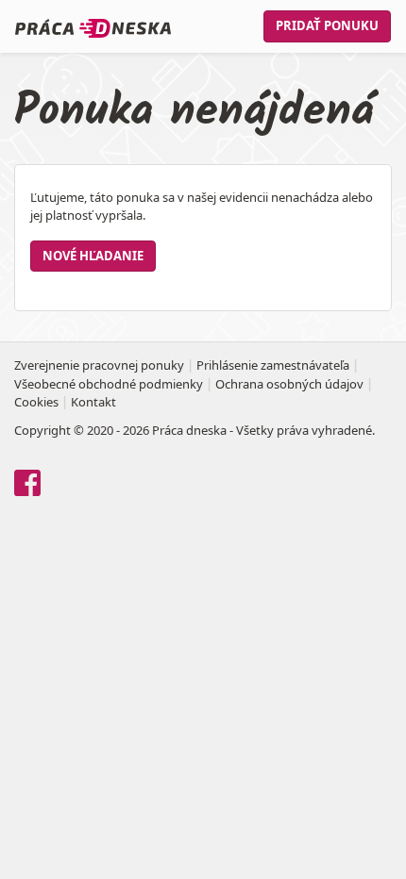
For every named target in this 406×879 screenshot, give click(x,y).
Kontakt (93, 401)
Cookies (36, 401)
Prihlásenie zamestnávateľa (272, 365)
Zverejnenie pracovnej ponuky (99, 365)
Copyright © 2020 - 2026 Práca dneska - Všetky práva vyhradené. (194, 430)
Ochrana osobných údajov (289, 383)
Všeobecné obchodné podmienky (108, 383)
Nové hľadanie (93, 255)
